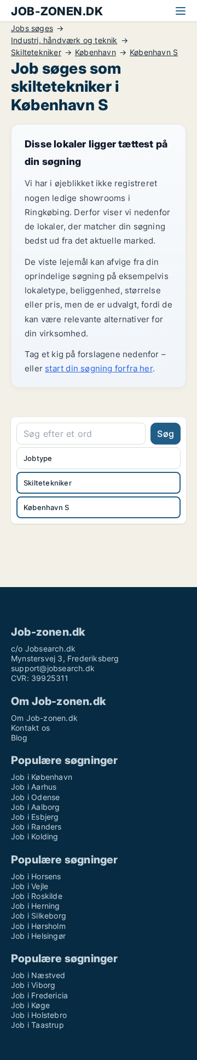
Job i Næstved (38, 975)
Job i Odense (35, 797)
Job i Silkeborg (38, 915)
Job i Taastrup (37, 1024)
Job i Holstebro (39, 1015)
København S (154, 52)
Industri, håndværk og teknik (64, 40)
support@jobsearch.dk (53, 668)
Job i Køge (30, 1005)
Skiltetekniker (36, 52)
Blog (19, 737)
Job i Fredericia (39, 995)
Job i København (41, 776)
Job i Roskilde (36, 896)
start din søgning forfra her (99, 368)
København (95, 52)
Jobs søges (32, 28)
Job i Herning (35, 905)
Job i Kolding (35, 836)
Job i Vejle (29, 886)
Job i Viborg (33, 985)
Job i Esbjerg (35, 816)
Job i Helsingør (38, 935)
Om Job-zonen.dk (44, 718)
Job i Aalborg (35, 807)
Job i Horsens (36, 876)
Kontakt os (30, 727)
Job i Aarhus (33, 786)
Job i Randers (36, 826)
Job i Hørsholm (38, 926)
